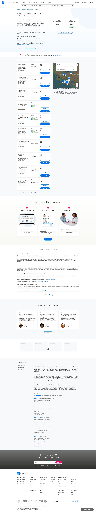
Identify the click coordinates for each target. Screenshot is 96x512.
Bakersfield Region (30, 9)
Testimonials (42, 492)
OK (73, 69)
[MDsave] (7, 2)
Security (34, 506)
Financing (49, 2)
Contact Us (32, 488)
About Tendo (32, 481)
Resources (32, 483)
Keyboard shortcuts (60, 88)
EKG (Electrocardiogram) (63, 488)
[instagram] (73, 501)
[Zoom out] (77, 86)
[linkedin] (78, 501)
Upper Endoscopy (74, 490)
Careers (31, 486)
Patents (39, 506)
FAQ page (44, 290)
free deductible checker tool (42, 281)
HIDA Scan (60, 494)
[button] (31, 19)
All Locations (19, 9)
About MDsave (33, 479)
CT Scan (60, 483)
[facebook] (71, 501)
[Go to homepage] (22, 473)
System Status (45, 506)
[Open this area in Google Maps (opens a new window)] (55, 88)
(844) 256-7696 (43, 231)
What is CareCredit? (58, 55)
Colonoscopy (61, 481)
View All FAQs (48, 294)
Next (35, 192)
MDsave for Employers (21, 483)
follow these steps (51, 279)
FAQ (41, 486)
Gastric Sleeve (61, 490)
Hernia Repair (61, 492)
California (24, 9)
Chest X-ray (27, 48)
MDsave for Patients (21, 479)
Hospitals (52, 483)
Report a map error (76, 88)
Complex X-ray (33, 48)
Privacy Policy (52, 465)
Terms (72, 88)
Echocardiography (62, 486)
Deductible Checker (44, 488)
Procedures (53, 479)
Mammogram (73, 479)
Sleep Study (73, 486)
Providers (52, 481)
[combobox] (39, 5)
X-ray (72, 492)
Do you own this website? (61, 69)
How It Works (42, 479)
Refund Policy (43, 483)
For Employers (23, 2)
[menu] (42, 2)
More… (72, 494)
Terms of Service (57, 465)
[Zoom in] (77, 84)
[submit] (72, 5)
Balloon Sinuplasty (62, 479)
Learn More (45, 70)
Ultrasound (73, 488)
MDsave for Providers (21, 481)
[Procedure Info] (61, 21)
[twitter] (76, 501)
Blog (41, 490)
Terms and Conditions (27, 506)
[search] (90, 2)
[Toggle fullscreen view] (77, 65)
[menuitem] (16, 2)
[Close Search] (91, 5)
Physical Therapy (74, 483)
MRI (72, 481)
